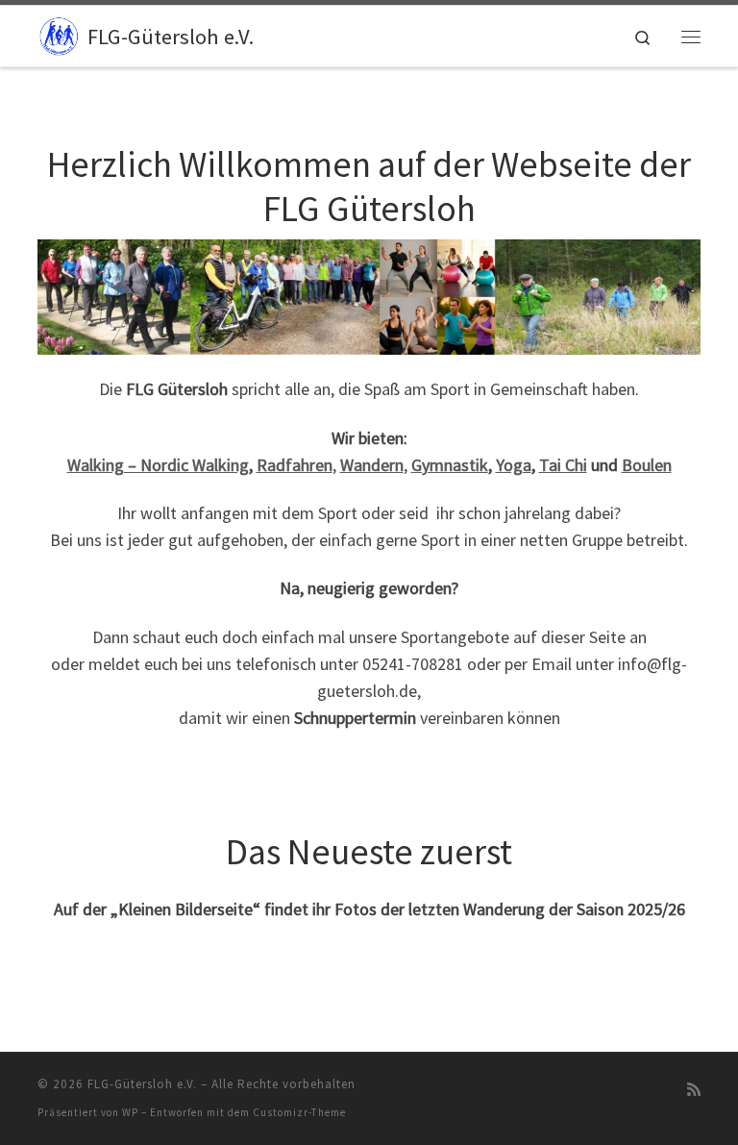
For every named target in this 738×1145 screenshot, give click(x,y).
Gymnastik (449, 465)
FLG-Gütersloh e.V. (142, 1084)
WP (130, 1112)
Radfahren (294, 465)
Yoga (513, 465)
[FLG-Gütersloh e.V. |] (59, 33)
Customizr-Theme (299, 1112)
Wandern (372, 465)
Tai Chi (563, 465)
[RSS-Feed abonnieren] (694, 1090)
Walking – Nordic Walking (158, 465)
